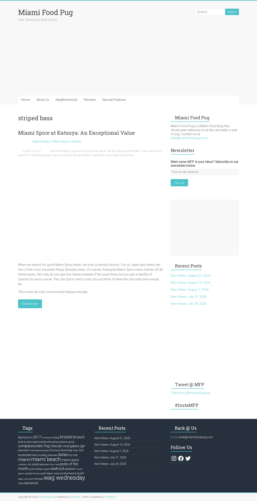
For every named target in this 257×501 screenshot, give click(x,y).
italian (63, 454)
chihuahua (52, 442)
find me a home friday (61, 450)
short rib (67, 155)
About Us (42, 100)
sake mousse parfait (41, 155)
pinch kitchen (36, 468)
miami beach (133, 151)
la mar (73, 455)
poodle (47, 469)
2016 (30, 437)
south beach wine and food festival (58, 473)
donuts (102, 151)
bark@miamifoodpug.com (189, 138)
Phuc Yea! (54, 464)
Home (25, 100)
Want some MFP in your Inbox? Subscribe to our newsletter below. (204, 163)
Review (76, 141)
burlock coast (31, 442)
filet (109, 151)
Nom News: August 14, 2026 (191, 283)
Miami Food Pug (45, 12)
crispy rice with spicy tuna (84, 151)
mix (30, 464)
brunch (79, 437)
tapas (21, 479)
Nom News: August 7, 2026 (190, 290)
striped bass (98, 155)
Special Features (114, 100)
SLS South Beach (82, 155)
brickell (66, 437)
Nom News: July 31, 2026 (189, 297)
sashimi (57, 155)
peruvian (44, 464)
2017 (37, 437)
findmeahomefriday (39, 450)
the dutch (29, 479)
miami (24, 459)
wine (20, 483)
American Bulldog (50, 437)
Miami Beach (42, 141)
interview (53, 455)
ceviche (43, 441)
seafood (57, 468)
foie (114, 151)
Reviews (90, 100)
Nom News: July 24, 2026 (189, 304)
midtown (22, 464)
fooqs (75, 450)
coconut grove (66, 441)
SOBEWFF (70, 468)
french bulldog (39, 455)
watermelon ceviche (123, 155)
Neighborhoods (67, 100)
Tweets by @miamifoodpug (190, 393)
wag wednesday (64, 477)
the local (39, 479)
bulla (20, 442)
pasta (35, 464)
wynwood (31, 483)
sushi (109, 155)
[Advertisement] (205, 227)
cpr (82, 446)
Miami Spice (61, 141)
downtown (23, 450)
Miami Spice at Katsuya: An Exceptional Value (76, 132)
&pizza (22, 437)
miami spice (147, 151)
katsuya (121, 151)
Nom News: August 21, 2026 (191, 276)
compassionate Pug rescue (40, 446)
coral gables (70, 446)
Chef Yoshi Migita (59, 151)
